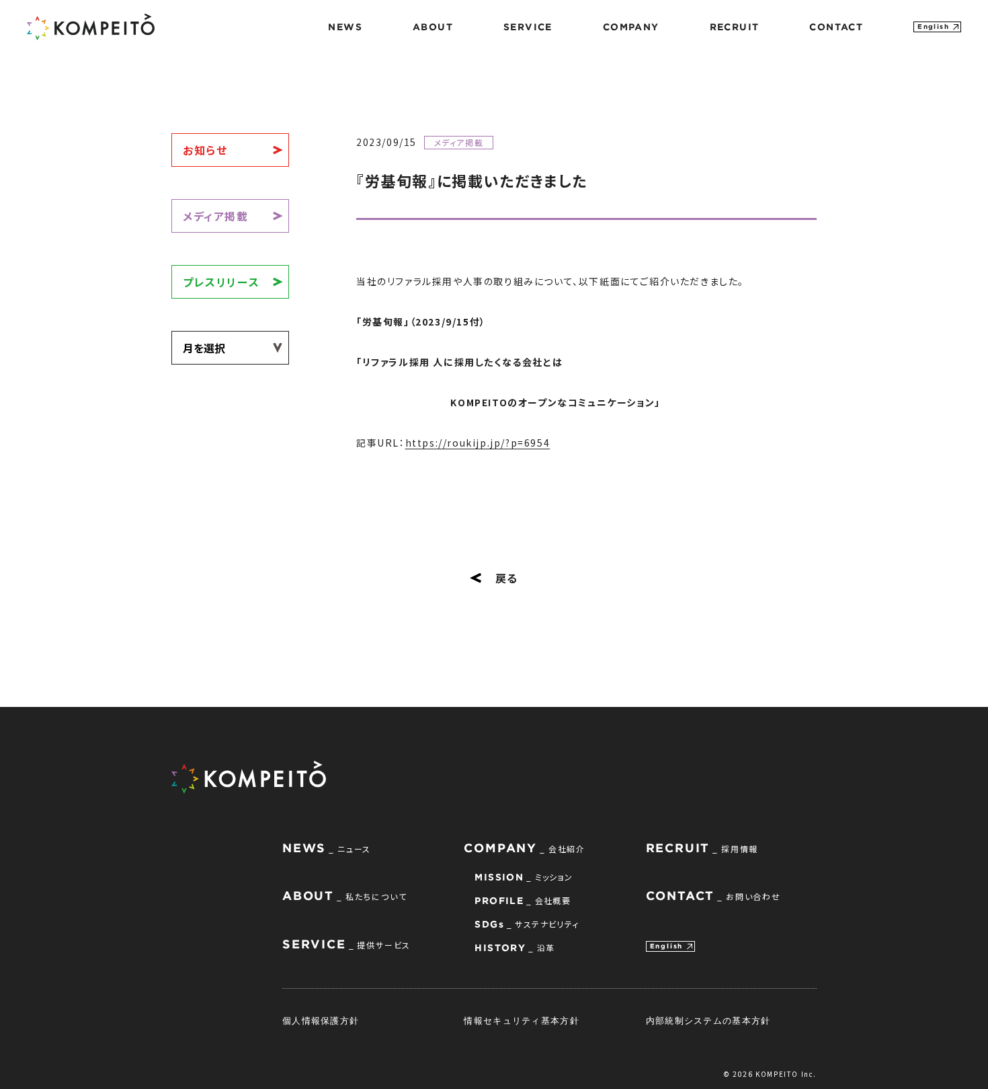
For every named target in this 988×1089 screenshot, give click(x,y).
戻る (506, 578)
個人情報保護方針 (320, 1020)
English (933, 26)
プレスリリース (221, 282)
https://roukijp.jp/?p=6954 (477, 442)
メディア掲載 (216, 216)
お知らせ (205, 150)
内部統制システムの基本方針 (708, 1020)
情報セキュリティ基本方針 (521, 1020)
